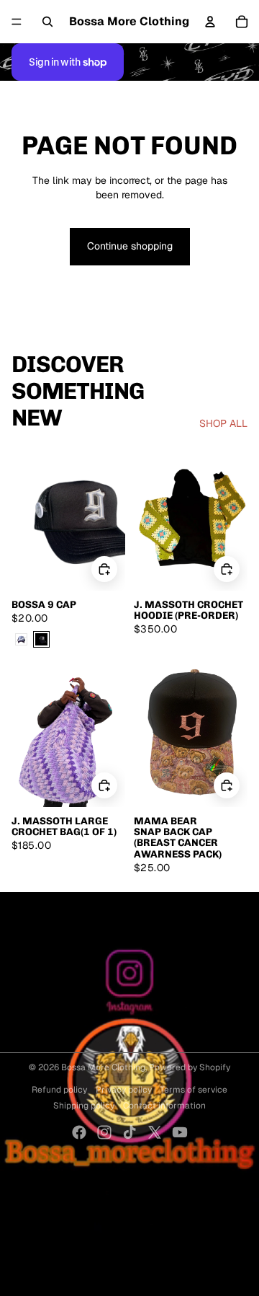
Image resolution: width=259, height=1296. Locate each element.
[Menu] (16, 21)
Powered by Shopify (189, 1067)
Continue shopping (130, 245)
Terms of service (193, 1090)
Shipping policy (83, 1105)
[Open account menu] (210, 22)
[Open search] (47, 22)
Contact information (164, 1105)
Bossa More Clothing (103, 1067)
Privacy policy (124, 1090)
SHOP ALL (223, 423)
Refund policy (59, 1090)
